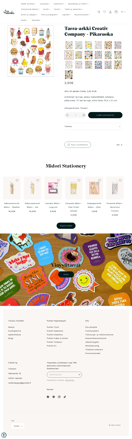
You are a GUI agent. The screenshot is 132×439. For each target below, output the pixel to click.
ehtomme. (70, 380)
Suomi (16, 426)
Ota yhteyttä (91, 327)
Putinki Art (51, 346)
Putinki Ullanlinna (55, 335)
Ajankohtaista (14, 335)
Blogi (10, 338)
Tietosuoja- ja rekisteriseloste (99, 335)
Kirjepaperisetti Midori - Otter (94, 205)
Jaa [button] (117, 145)
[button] (44, 3)
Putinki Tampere (54, 342)
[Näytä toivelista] (105, 12)
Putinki (118, 425)
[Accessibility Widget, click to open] (3, 435)
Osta (66, 274)
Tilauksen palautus (94, 349)
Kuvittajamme (14, 331)
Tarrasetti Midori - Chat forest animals (73, 207)
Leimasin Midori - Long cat (53, 205)
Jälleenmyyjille (92, 342)
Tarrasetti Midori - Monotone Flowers (114, 207)
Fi (122, 12)
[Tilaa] (79, 375)
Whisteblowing (92, 346)
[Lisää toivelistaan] (50, 31)
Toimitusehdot (92, 331)
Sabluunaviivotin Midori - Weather (12, 205)
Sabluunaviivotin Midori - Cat (32, 205)
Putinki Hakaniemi (55, 331)
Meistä (11, 327)
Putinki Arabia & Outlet (57, 338)
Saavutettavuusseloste (95, 338)
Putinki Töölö (53, 327)
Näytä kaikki (66, 225)
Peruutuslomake (92, 353)
